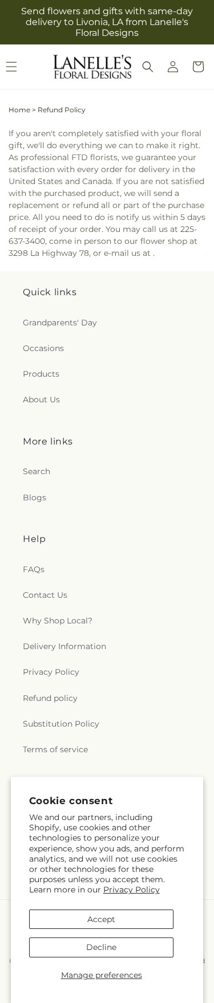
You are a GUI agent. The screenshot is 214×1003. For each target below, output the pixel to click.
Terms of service (55, 749)
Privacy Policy (131, 889)
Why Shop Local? (57, 620)
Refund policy (50, 698)
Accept (101, 919)
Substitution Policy (61, 724)
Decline (101, 947)
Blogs (34, 497)
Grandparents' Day (60, 322)
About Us (41, 399)
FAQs (34, 569)
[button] (147, 66)
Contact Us (45, 595)
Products (41, 374)
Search (36, 471)
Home (19, 109)
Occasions (43, 348)
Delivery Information (64, 646)
